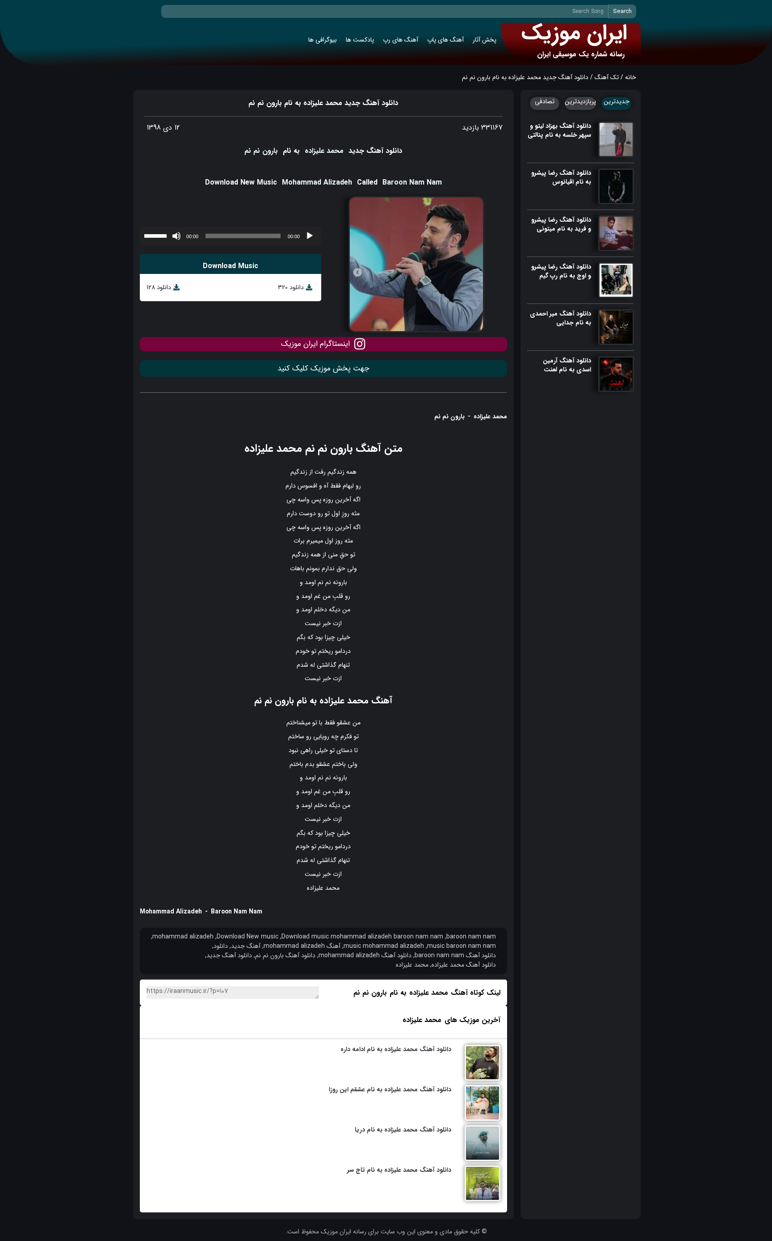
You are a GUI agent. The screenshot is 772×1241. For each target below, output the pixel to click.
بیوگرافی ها (322, 40)
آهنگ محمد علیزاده (355, 700)
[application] (230, 236)
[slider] (156, 235)
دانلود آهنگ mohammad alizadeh (365, 955)
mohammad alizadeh (183, 937)
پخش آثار (484, 40)
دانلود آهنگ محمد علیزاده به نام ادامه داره (395, 1049)
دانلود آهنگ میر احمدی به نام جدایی (560, 318)
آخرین (343, 500)
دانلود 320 (291, 287)
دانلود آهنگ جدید (229, 955)
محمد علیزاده (324, 150)
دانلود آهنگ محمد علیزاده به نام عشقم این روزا (390, 1089)
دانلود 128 (159, 287)
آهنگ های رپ (400, 40)
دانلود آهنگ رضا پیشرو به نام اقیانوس (561, 177)
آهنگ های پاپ (445, 40)
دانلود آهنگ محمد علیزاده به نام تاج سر (399, 1170)
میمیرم (314, 541)
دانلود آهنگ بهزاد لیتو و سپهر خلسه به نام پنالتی (559, 130)
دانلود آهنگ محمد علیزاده (464, 965)
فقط (335, 486)
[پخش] (309, 235)
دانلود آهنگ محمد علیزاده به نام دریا (403, 1130)
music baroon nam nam (461, 946)
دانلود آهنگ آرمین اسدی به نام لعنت (567, 365)
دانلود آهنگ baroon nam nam (455, 955)
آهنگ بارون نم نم (343, 448)
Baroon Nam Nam (412, 182)
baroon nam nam (471, 937)
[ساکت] (176, 235)
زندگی (337, 472)
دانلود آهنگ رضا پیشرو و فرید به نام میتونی (561, 224)
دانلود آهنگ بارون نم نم (285, 955)
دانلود (221, 946)
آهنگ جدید (245, 946)
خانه (630, 77)
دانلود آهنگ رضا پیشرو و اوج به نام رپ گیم (561, 271)
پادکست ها (360, 40)
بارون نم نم (261, 150)
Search (622, 11)
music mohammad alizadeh (384, 946)
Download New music (247, 937)
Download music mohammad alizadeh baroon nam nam (362, 937)
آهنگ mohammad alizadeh (302, 946)
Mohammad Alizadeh (317, 182)
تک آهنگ (607, 77)
